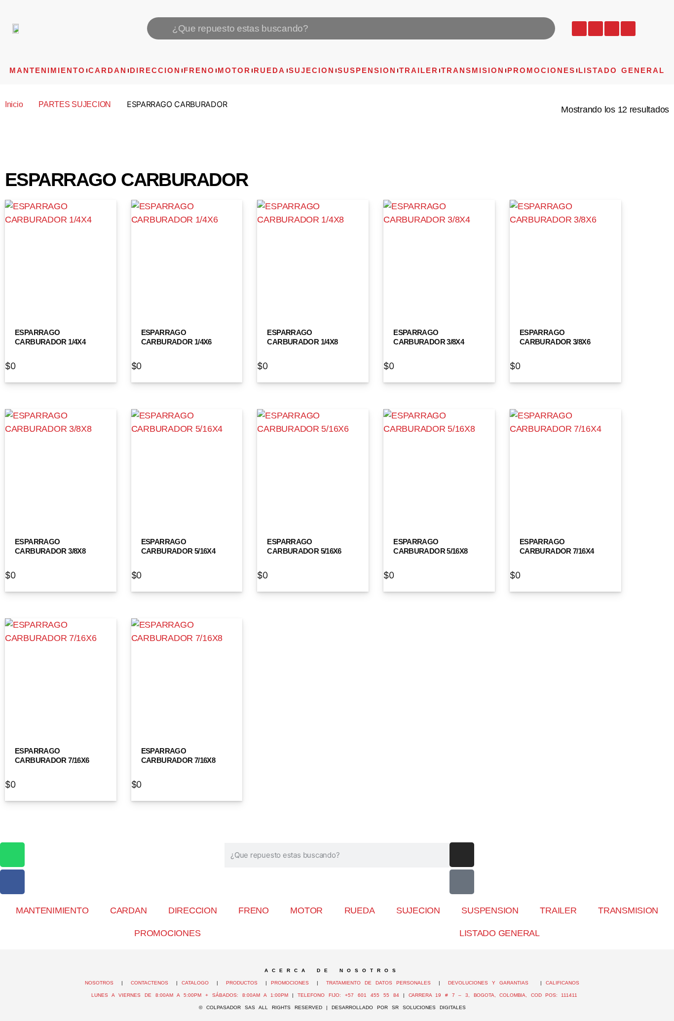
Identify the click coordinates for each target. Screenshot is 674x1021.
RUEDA (269, 70)
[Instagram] (611, 28)
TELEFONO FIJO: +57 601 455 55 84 (348, 995)
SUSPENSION (366, 70)
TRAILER (418, 70)
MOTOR (234, 70)
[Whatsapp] (579, 28)
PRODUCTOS (242, 982)
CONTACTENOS (149, 982)
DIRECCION (155, 70)
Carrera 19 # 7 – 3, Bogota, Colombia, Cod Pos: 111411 (493, 995)
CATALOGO (197, 982)
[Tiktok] (628, 28)
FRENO (199, 70)
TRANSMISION (472, 70)
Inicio (14, 104)
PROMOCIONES (541, 70)
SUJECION (312, 70)
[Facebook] (595, 28)
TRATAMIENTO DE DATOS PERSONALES (378, 982)
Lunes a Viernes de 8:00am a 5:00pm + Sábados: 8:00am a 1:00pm (189, 995)
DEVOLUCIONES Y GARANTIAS (492, 982)
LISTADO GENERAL (621, 70)
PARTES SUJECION (74, 104)
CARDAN (107, 70)
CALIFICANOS (562, 982)
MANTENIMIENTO (47, 70)
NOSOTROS (99, 982)
